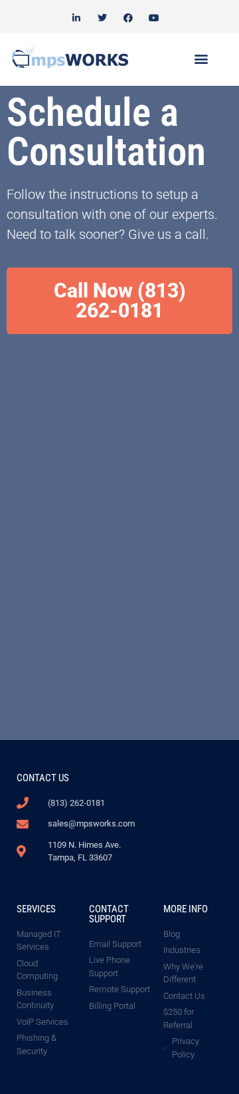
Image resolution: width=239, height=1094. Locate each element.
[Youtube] (154, 18)
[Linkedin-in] (76, 18)
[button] (201, 59)
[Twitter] (102, 18)
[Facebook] (128, 18)
